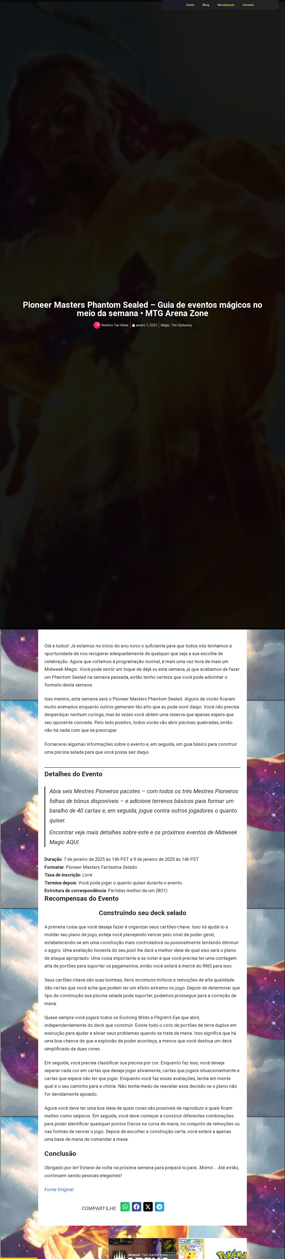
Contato (248, 4)
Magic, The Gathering (176, 325)
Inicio (190, 4)
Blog (206, 4)
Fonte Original (59, 1189)
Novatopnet (226, 4)
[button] (125, 1206)
